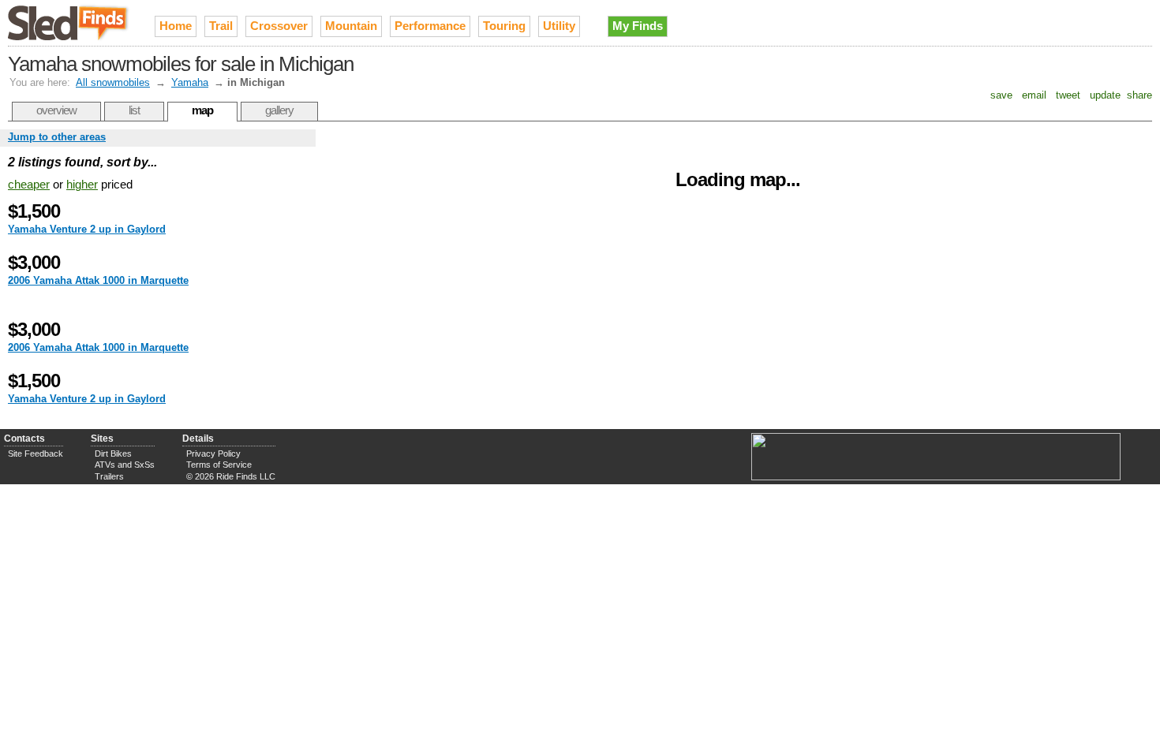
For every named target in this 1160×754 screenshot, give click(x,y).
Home (175, 25)
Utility (559, 25)
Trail (221, 25)
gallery (279, 110)
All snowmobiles (113, 82)
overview (56, 110)
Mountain (351, 25)
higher (82, 184)
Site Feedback (35, 453)
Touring (504, 25)
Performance (430, 25)
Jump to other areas (57, 137)
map (202, 110)
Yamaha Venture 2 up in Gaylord (87, 229)
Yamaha (189, 82)
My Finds (637, 25)
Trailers (109, 476)
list (134, 110)
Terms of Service (219, 464)
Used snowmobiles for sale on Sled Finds (69, 23)
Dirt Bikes (113, 453)
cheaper (29, 184)
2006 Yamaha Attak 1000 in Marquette (98, 280)
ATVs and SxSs (125, 464)
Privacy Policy (213, 453)
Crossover (279, 25)
